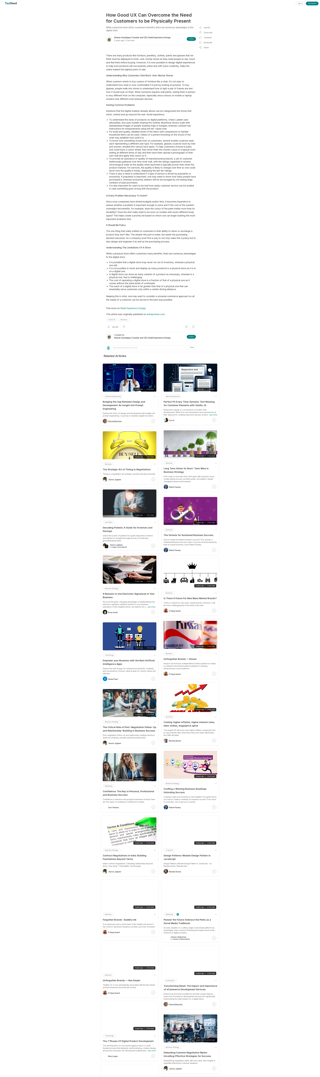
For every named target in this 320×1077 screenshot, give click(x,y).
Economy (169, 717)
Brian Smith (113, 612)
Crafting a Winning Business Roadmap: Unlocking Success (185, 791)
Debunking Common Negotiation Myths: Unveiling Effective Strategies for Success (187, 1054)
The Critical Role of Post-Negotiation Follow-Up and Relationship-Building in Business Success (129, 729)
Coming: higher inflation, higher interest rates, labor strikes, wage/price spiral (189, 724)
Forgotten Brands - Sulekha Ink (119, 919)
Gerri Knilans (113, 808)
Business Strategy (172, 783)
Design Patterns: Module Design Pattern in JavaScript (187, 857)
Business (124, 320)
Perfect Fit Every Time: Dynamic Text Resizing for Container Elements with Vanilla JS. (189, 403)
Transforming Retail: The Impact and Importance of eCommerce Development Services (190, 988)
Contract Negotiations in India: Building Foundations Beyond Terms (124, 857)
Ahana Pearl (113, 679)
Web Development (173, 396)
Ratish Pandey (175, 487)
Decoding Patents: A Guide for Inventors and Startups (127, 529)
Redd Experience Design (133, 308)
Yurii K (171, 420)
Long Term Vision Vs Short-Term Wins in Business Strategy (186, 470)
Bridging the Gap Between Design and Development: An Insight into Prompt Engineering (124, 405)
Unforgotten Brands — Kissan (180, 659)
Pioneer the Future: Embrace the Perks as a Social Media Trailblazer (187, 921)
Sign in (300, 3)
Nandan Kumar (175, 872)
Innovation (108, 522)
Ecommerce (170, 980)
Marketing (169, 914)
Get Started (312, 3)
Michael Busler (175, 741)
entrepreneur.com (156, 314)
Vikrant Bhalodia (175, 1005)
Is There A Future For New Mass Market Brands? (190, 598)
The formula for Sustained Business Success (188, 535)
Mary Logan (113, 1056)
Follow (191, 39)
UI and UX (111, 320)
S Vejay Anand (175, 611)
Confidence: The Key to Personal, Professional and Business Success (128, 793)
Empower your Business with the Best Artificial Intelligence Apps (129, 662)
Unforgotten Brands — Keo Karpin (121, 980)
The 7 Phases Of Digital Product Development (128, 1041)
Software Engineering (113, 396)
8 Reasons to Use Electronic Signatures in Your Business (129, 596)
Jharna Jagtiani (175, 1069)
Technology (109, 655)
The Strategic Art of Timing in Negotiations (127, 469)
